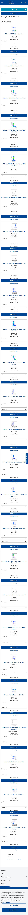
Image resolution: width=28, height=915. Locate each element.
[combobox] (25, 2)
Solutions (3, 873)
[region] (14, 902)
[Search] (25, 2)
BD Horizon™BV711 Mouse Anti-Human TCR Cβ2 (14, 462)
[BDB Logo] (11, 2)
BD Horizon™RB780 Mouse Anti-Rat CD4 (14, 762)
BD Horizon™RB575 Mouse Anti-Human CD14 (14, 528)
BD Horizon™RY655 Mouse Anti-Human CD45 (14, 231)
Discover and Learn (6, 877)
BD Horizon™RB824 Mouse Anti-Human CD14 (14, 98)
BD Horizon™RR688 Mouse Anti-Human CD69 (14, 595)
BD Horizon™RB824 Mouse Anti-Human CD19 (14, 396)
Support (3, 883)
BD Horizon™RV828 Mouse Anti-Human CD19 (14, 429)
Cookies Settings (14, 905)
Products (14, 9)
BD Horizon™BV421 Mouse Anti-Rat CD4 (14, 794)
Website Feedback (26, 458)
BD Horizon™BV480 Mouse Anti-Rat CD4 (14, 695)
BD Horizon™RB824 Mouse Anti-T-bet (14, 66)
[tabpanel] (14, 436)
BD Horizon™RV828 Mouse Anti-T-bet (14, 34)
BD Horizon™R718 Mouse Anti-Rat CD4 (14, 662)
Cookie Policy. (7, 902)
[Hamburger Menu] (2, 2)
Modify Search (14, 13)
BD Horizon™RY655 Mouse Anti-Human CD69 (14, 263)
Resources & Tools (5, 880)
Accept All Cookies (14, 910)
